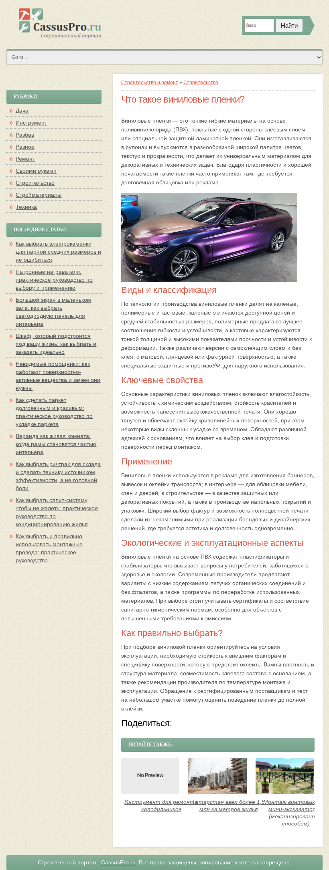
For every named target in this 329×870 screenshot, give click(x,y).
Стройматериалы (38, 195)
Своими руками (36, 171)
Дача (22, 110)
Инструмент (31, 122)
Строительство (200, 82)
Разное (25, 146)
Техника (26, 207)
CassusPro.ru (118, 862)
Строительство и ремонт (149, 82)
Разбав (25, 134)
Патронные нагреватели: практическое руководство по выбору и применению (54, 279)
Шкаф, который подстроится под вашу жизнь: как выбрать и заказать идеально (56, 344)
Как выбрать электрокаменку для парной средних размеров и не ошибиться (58, 251)
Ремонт (25, 158)
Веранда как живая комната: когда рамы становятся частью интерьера (56, 444)
